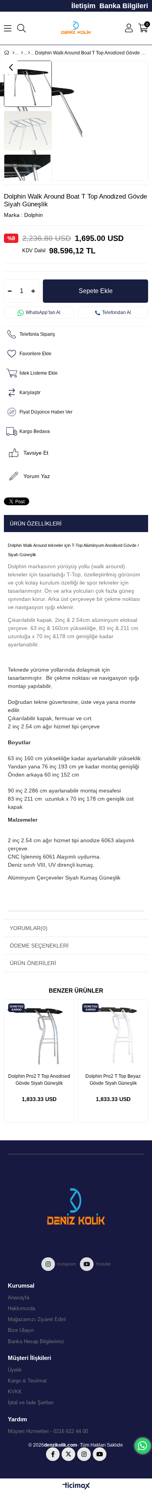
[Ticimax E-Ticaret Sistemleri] (76, 1486)
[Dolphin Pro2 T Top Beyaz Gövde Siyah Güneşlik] (113, 1034)
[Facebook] (53, 1454)
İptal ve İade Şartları (31, 1402)
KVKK (15, 1392)
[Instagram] (84, 1454)
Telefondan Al (116, 312)
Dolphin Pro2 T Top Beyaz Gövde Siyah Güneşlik (113, 1079)
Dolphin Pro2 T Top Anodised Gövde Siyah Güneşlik (39, 1079)
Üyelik (15, 1370)
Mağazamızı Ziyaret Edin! (37, 1319)
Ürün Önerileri (33, 963)
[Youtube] (99, 1454)
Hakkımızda (21, 1308)
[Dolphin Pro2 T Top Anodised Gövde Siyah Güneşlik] (39, 1034)
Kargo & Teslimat (27, 1381)
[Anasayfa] (13, 53)
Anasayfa (18, 1297)
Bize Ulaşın (21, 1330)
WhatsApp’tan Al (43, 312)
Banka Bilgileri (123, 6)
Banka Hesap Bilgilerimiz (36, 1341)
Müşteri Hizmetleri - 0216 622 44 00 (48, 1431)
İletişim (83, 6)
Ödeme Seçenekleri (39, 945)
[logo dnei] (76, 1206)
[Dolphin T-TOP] (29, 53)
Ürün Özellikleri (36, 523)
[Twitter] (68, 1454)
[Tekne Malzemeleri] (22, 53)
